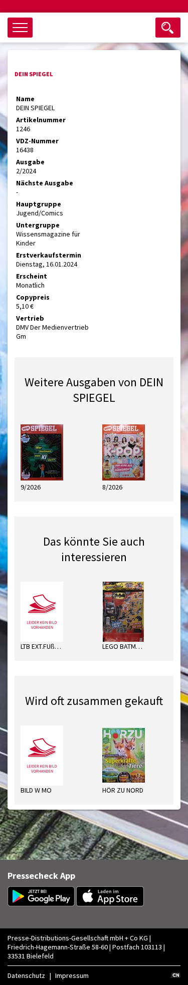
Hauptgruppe (38, 203)
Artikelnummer (41, 119)
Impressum (72, 975)
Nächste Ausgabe (44, 182)
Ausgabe (30, 161)
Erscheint (31, 276)
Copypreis (33, 297)
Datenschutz (26, 975)
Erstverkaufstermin (48, 255)
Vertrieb (30, 318)
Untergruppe (38, 224)
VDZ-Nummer (37, 140)
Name (25, 98)
